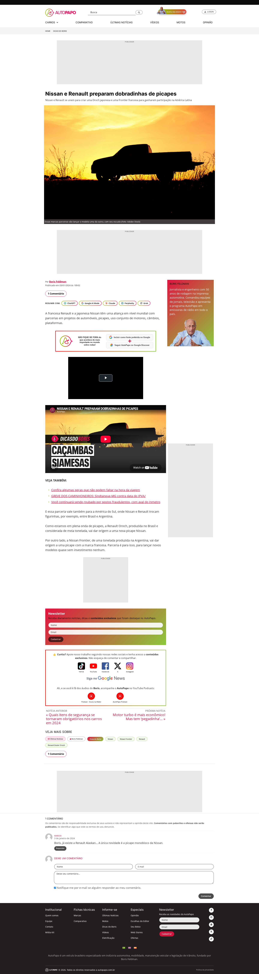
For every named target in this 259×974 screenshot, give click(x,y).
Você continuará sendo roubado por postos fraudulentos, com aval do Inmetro (105, 502)
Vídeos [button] (154, 22)
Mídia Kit (49, 932)
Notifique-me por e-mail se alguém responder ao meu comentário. (98, 888)
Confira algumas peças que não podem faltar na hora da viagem (95, 490)
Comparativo (80, 921)
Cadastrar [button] (56, 639)
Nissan (110, 739)
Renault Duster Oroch (56, 745)
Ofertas (134, 937)
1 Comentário (56, 293)
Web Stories (137, 932)
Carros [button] (50, 22)
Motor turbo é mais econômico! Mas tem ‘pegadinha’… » (139, 716)
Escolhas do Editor (140, 921)
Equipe (48, 921)
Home (47, 31)
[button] (139, 12)
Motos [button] (181, 22)
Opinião (135, 915)
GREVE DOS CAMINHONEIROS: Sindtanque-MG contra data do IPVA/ (98, 496)
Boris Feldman (57, 281)
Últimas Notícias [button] (121, 22)
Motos (105, 921)
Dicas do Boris (60, 31)
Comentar (206, 896)
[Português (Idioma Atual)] (124, 947)
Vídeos (105, 932)
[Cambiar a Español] (135, 947)
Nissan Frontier (126, 739)
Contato (49, 926)
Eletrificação (108, 937)
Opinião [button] (208, 22)
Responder (60, 848)
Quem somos (51, 915)
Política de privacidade (205, 970)
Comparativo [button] (84, 22)
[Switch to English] (129, 947)
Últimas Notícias (56, 739)
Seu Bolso (135, 926)
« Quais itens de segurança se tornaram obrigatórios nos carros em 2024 (74, 718)
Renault (142, 739)
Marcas (77, 915)
